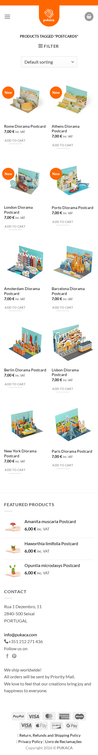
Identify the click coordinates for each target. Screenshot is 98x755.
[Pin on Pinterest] (14, 656)
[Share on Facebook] (7, 656)
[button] (7, 16)
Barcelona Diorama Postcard (68, 291)
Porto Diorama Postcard (72, 207)
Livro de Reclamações (63, 741)
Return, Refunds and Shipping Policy (50, 735)
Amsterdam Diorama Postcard (22, 291)
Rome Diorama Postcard (25, 126)
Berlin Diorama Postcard (25, 370)
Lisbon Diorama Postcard (65, 372)
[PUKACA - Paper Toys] (49, 16)
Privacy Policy (30, 741)
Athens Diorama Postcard (65, 128)
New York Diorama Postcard (20, 453)
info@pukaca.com (20, 634)
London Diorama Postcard (18, 209)
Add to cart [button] (15, 140)
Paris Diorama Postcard (72, 451)
